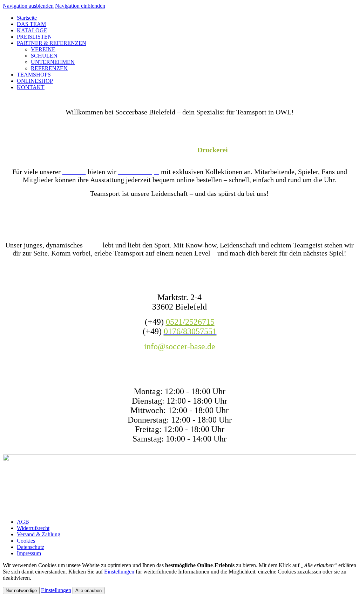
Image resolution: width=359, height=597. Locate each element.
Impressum (29, 553)
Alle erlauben (88, 590)
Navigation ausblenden (28, 6)
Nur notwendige (21, 590)
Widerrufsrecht (33, 528)
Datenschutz (30, 547)
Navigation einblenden (80, 6)
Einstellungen (119, 572)
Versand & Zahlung (38, 534)
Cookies (26, 541)
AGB (23, 522)
